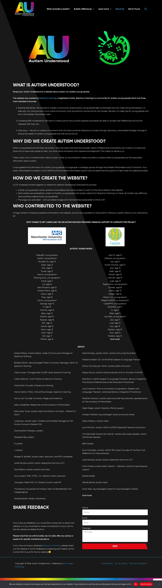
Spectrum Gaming (47, 98)
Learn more (103, 9)
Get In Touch (134, 9)
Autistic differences (83, 9)
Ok (136, 584)
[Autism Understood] (24, 9)
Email (84, 518)
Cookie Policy (107, 564)
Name (85, 508)
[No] (159, 584)
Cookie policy (146, 584)
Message (86, 528)
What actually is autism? (58, 9)
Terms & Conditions (138, 564)
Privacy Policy (121, 564)
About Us (120, 9)
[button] (93, 9)
